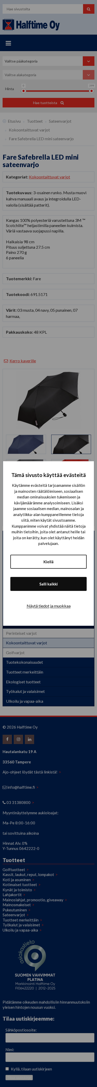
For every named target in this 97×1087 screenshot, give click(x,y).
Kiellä (48, 561)
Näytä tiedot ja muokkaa (49, 605)
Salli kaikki (48, 584)
